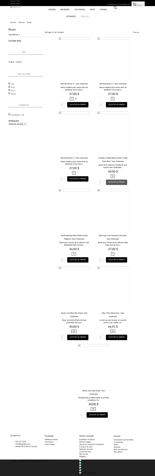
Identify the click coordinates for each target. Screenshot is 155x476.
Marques (85, 16)
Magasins (82, 456)
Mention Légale (85, 442)
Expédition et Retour (87, 439)
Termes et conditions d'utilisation (91, 444)
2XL (13, 94)
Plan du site (83, 454)
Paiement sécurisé (86, 449)
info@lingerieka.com (22, 444)
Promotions (49, 442)
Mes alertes (118, 452)
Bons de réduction (121, 449)
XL (13, 91)
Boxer (12, 29)
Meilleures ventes (51, 439)
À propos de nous (86, 447)
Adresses (117, 447)
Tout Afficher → (14, 35)
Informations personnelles (123, 440)
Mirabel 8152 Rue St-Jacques (26, 446)
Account (117, 436)
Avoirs (116, 445)
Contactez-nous (85, 452)
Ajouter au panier (78, 104)
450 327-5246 (20, 442)
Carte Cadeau (50, 444)
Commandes (118, 442)
